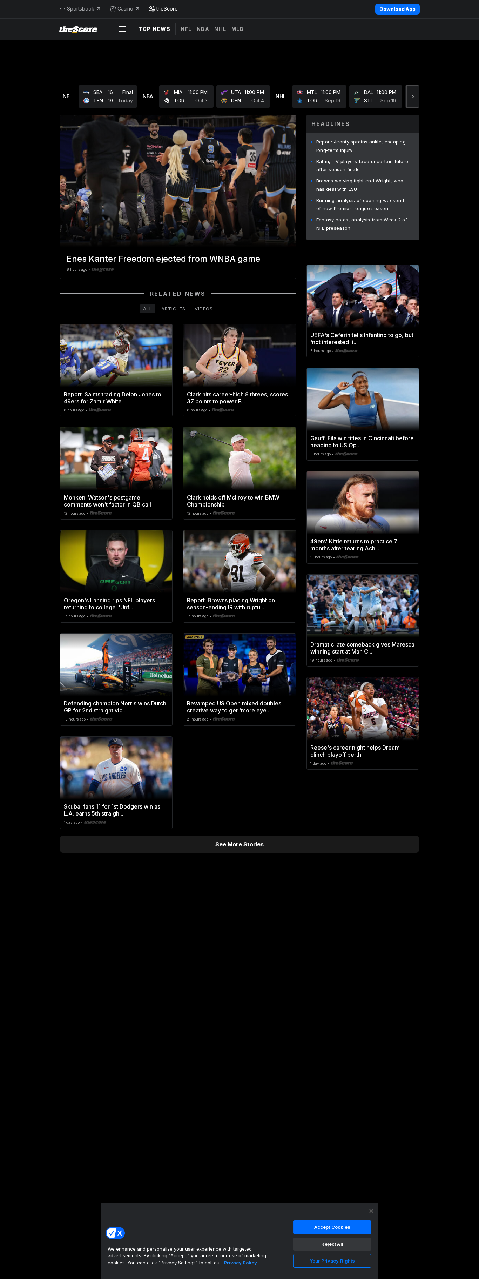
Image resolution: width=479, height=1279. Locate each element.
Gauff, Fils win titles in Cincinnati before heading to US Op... (362, 442)
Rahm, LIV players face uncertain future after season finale (362, 166)
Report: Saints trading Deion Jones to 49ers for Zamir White (112, 398)
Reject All (332, 1244)
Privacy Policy (240, 1262)
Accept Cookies (332, 1227)
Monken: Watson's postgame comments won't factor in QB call (107, 501)
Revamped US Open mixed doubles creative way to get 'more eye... (234, 707)
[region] (239, 1241)
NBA (203, 29)
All (147, 309)
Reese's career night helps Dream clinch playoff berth (355, 751)
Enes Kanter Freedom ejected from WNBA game (163, 259)
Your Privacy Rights (332, 1261)
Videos (204, 309)
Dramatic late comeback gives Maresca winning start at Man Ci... (362, 648)
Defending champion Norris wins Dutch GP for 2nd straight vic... (115, 707)
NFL (186, 29)
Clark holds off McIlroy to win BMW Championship (233, 501)
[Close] (371, 1211)
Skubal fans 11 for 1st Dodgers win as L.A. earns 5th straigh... (112, 810)
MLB (237, 29)
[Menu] (122, 29)
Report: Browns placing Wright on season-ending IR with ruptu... (231, 604)
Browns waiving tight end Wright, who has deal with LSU (360, 185)
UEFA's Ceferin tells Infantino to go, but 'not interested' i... (361, 339)
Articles (173, 309)
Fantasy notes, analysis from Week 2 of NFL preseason (361, 224)
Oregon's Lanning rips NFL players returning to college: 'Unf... (109, 604)
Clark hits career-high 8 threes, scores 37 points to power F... (237, 398)
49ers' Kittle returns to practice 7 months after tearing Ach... (353, 545)
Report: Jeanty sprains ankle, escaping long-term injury (361, 146)
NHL (220, 29)
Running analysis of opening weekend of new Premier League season (360, 204)
